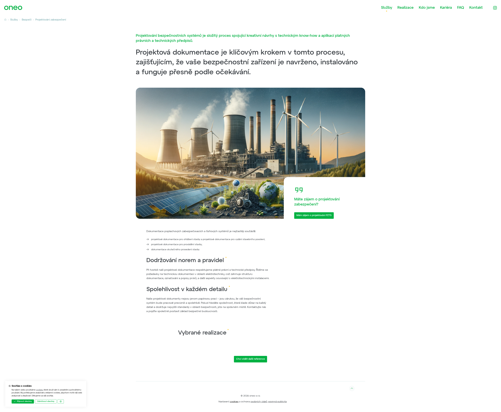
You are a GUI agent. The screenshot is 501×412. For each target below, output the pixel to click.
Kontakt (476, 8)
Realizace (405, 8)
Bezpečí (26, 19)
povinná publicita (277, 402)
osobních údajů (258, 402)
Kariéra (446, 8)
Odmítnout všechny (45, 401)
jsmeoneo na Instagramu (495, 8)
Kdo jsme (427, 8)
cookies (39, 390)
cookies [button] (234, 402)
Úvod (6, 20)
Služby (386, 8)
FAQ (460, 8)
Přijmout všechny (24, 401)
